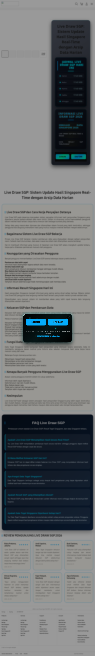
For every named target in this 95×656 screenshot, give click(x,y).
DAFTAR (58, 322)
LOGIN (36, 322)
